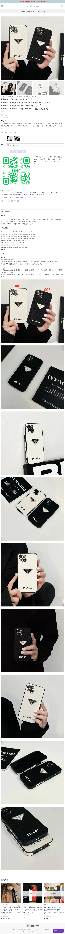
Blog (14, 929)
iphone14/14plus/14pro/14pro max (27, 96)
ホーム (3, 96)
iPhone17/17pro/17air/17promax (30, 194)
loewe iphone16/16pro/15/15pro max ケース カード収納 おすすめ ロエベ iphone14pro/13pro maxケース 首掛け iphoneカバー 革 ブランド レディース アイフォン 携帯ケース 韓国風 (54, 910)
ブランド (48, 194)
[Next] (60, 48)
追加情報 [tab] (7, 211)
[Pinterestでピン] (15, 201)
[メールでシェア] (12, 201)
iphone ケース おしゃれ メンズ (27, 197)
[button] (2, 6)
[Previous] (4, 48)
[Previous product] (6, 114)
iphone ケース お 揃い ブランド (11, 197)
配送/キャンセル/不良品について (45, 929)
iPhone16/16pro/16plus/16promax (12, 194)
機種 (2, 145)
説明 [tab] (2, 211)
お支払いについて (21, 929)
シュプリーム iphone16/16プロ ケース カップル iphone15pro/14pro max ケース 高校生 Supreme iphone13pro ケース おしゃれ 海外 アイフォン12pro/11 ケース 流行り (32, 909)
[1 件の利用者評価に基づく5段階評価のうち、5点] (32, 117)
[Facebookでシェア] (5, 201)
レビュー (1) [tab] (13, 211)
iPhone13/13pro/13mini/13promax (38, 192)
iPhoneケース (10, 96)
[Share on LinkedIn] (18, 201)
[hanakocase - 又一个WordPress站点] (32, 6)
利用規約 (28, 929)
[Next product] (2, 114)
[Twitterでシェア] (9, 201)
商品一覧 (9, 192)
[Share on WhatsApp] (2, 201)
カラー (3, 138)
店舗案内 (33, 929)
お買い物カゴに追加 (18, 151)
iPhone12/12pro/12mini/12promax (21, 192)
